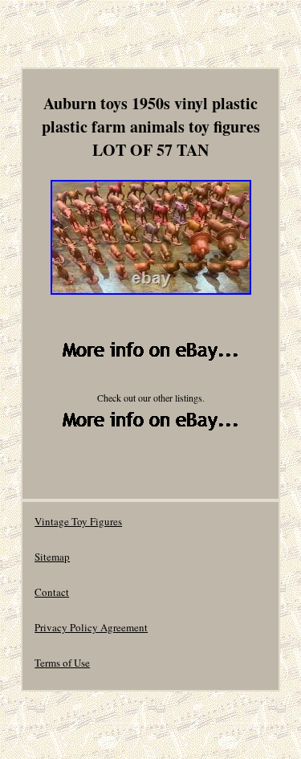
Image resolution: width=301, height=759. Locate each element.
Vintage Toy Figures (78, 521)
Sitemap (52, 556)
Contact (52, 592)
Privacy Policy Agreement (91, 627)
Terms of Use (62, 662)
